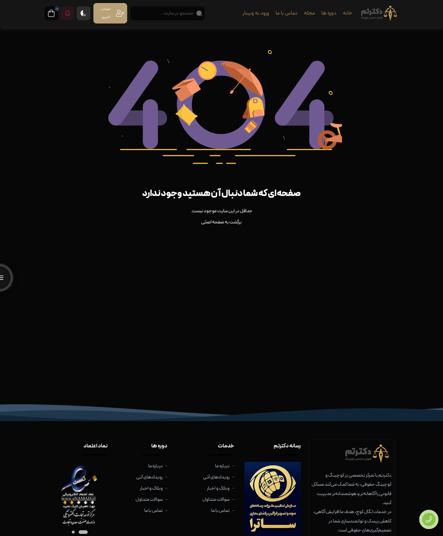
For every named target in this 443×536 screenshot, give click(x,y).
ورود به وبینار (256, 13)
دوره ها (328, 13)
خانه (347, 13)
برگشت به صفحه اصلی (221, 222)
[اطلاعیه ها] (67, 13)
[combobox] (167, 13)
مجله (309, 13)
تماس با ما (286, 13)
